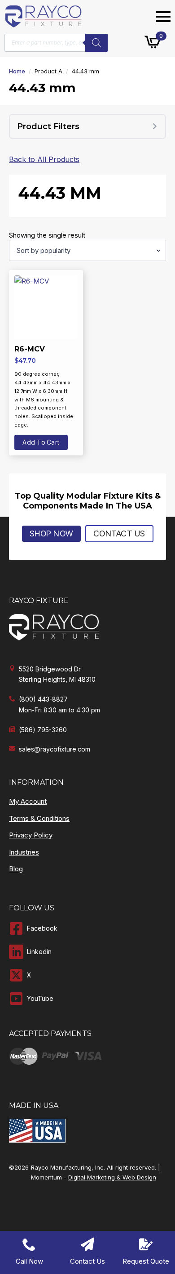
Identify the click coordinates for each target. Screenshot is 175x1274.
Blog (16, 868)
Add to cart (41, 442)
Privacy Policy (30, 835)
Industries (24, 852)
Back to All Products (44, 159)
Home (17, 71)
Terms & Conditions (39, 818)
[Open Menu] (163, 16)
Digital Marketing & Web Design (112, 1177)
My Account (28, 801)
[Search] (96, 43)
